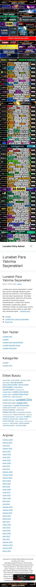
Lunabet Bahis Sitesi (19, 389)
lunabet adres (18, 387)
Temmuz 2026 (8, 440)
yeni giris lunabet (21, 425)
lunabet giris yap (9, 400)
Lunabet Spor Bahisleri (9, 416)
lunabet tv (27, 416)
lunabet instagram (9, 410)
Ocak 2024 (6, 492)
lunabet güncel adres (21, 405)
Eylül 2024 (6, 469)
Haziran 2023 (7, 513)
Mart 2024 (6, 486)
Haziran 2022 (7, 548)
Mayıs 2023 (7, 516)
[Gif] (18, 103)
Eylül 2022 (6, 539)
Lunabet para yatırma (7, 414)
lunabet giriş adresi (9, 403)
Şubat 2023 (7, 525)
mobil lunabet (14, 423)
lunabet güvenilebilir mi (22, 407)
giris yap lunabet (16, 382)
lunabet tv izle (23, 419)
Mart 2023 (6, 522)
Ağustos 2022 (7, 542)
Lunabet (8, 317)
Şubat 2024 (7, 489)
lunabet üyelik (6, 423)
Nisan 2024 (7, 484)
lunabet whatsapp (8, 421)
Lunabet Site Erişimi (10, 348)
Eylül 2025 (6, 445)
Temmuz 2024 (8, 475)
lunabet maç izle (9, 412)
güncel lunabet (23, 385)
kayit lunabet (8, 387)
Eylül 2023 (6, 504)
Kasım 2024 (7, 463)
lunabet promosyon (19, 414)
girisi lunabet (6, 382)
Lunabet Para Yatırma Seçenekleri (17, 278)
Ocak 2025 (6, 457)
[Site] (18, 64)
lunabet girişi (22, 403)
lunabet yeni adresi (19, 421)
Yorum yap (8, 322)
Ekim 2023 (6, 501)
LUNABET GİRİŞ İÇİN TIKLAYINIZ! (18, 38)
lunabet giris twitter (16, 396)
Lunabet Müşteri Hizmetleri (23, 412)
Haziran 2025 (7, 448)
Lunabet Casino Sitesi (20, 394)
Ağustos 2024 (7, 472)
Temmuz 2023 (8, 510)
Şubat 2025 (7, 454)
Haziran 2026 (7, 443)
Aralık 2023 (7, 495)
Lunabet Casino (7, 394)
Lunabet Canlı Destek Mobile (13, 342)
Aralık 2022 (7, 530)
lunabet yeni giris (28, 421)
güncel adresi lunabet (10, 385)
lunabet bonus (7, 392)
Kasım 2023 (7, 498)
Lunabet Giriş (7, 336)
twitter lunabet (24, 423)
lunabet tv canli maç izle (10, 419)
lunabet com (6, 396)
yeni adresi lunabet (9, 425)
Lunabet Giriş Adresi (14, 246)
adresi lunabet (6, 380)
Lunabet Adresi (8, 389)
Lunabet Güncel (8, 405)
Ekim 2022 (6, 536)
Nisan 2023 (7, 519)
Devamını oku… (25, 311)
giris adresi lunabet (25, 380)
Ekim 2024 (6, 466)
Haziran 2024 (7, 478)
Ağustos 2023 (7, 507)
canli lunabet (15, 380)
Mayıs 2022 (7, 551)
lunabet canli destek (20, 392)
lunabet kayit (20, 410)
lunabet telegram (19, 416)
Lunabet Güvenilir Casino (11, 345)
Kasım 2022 (7, 533)
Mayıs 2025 (7, 451)
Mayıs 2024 (7, 481)
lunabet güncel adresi (9, 407)
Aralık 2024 (7, 460)
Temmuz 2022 (8, 545)
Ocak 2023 (6, 527)
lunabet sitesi (29, 414)
